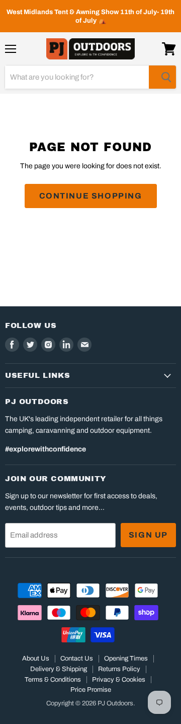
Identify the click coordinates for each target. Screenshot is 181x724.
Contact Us (76, 658)
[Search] (162, 77)
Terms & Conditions (53, 679)
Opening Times (126, 658)
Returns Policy (119, 669)
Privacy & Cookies (118, 679)
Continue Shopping (90, 195)
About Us (35, 658)
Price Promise (90, 689)
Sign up (148, 535)
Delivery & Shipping (58, 669)
